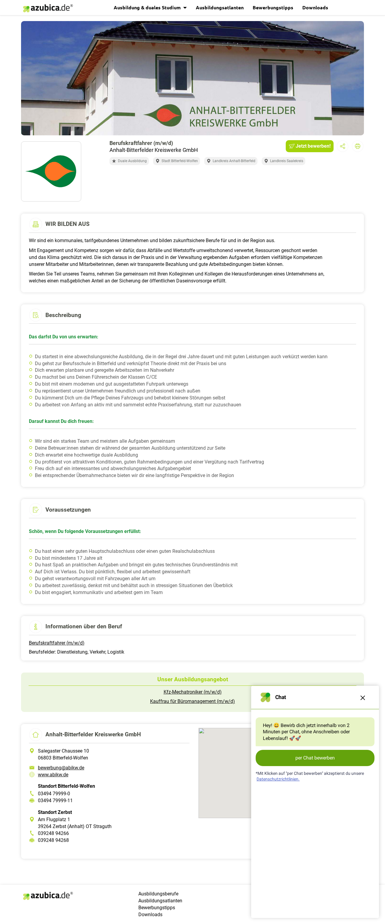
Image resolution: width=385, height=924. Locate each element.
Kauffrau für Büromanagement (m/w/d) (192, 701)
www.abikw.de (53, 775)
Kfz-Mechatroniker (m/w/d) (193, 692)
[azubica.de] (47, 8)
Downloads (315, 7)
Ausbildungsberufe (158, 894)
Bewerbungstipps (273, 7)
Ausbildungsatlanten (220, 7)
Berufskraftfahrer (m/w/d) (57, 643)
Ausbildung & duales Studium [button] (148, 7)
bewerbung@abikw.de (61, 768)
